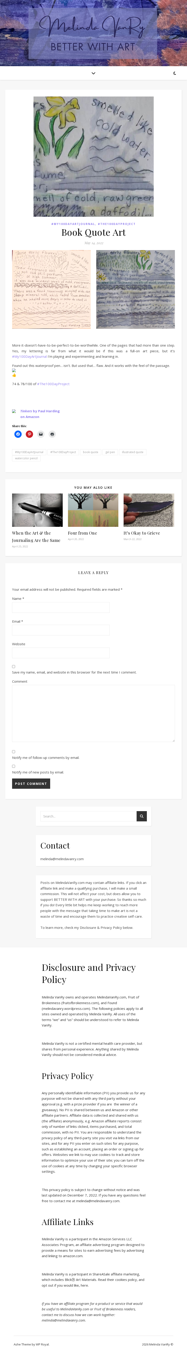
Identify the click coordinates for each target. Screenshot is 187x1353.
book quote (90, 452)
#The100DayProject (117, 224)
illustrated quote (132, 452)
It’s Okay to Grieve (142, 533)
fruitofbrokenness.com (80, 1002)
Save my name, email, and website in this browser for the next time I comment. (74, 672)
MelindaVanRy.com (111, 997)
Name (18, 598)
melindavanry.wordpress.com (66, 1008)
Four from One (82, 533)
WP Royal (42, 1344)
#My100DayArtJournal (73, 224)
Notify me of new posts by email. (38, 772)
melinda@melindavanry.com (62, 859)
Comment (19, 681)
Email (17, 621)
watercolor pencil (26, 458)
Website (18, 644)
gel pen (110, 452)
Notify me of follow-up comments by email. (45, 757)
